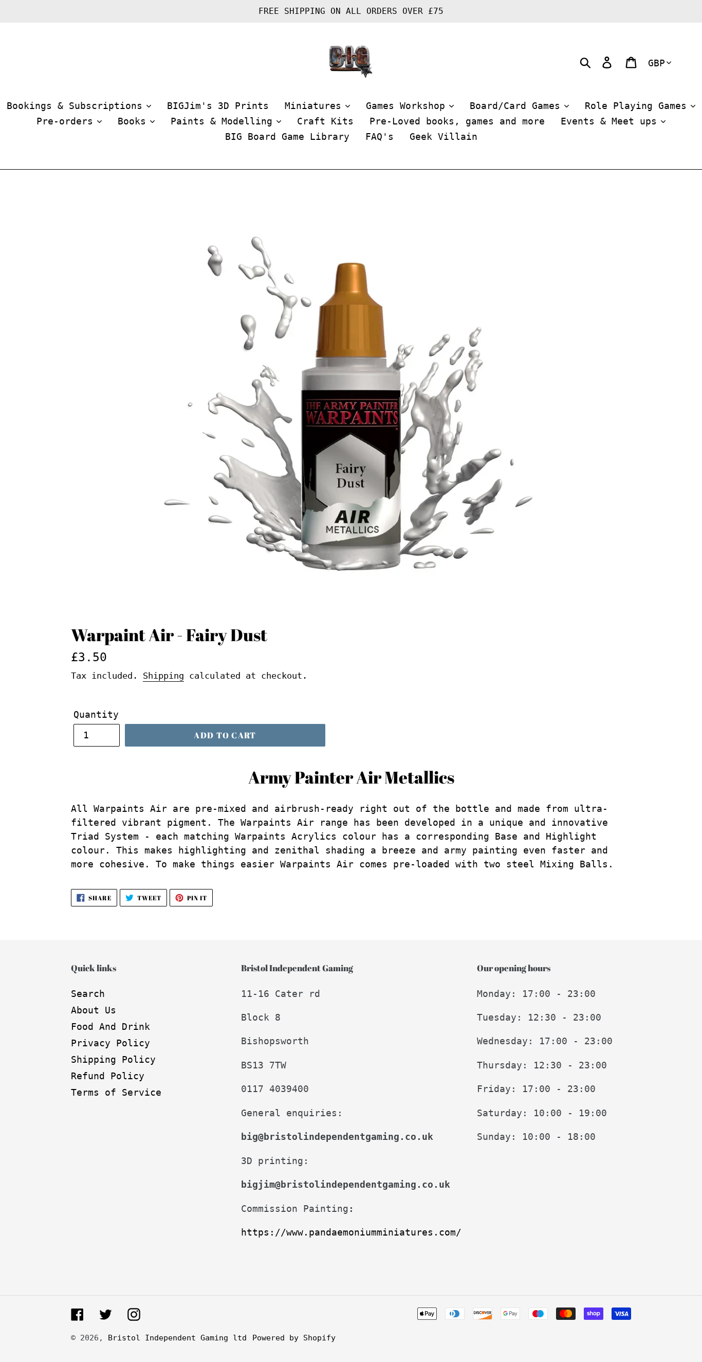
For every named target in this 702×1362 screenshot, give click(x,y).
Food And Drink (110, 1026)
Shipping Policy (113, 1059)
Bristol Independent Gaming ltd (177, 1337)
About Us (93, 1010)
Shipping (163, 675)
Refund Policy (107, 1075)
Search (88, 993)
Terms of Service (116, 1092)
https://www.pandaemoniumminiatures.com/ (351, 1232)
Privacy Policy (110, 1043)
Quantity (96, 714)
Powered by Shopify (294, 1337)
